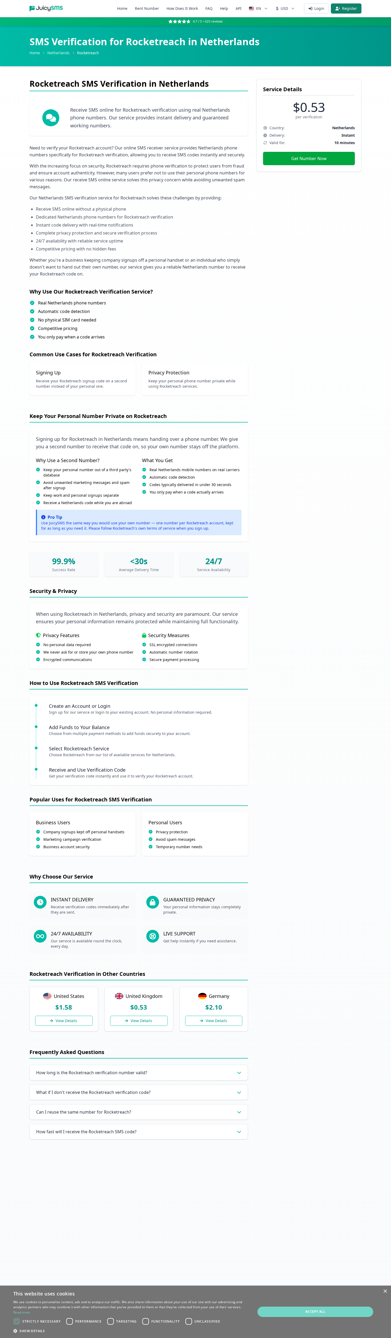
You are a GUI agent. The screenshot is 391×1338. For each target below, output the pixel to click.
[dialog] (195, 1312)
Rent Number (147, 8)
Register (349, 8)
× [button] (385, 1291)
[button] (130, 1331)
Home (122, 8)
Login (319, 8)
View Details (66, 1020)
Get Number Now (309, 158)
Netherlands (58, 52)
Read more (21, 1312)
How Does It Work (182, 8)
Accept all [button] (315, 1311)
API (239, 8)
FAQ (209, 8)
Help (224, 8)
